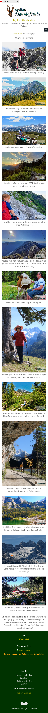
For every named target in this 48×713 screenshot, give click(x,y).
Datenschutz (27, 693)
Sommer (20, 34)
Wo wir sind (24, 639)
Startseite (15, 34)
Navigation (46, 30)
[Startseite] (23, 16)
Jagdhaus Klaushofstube (24, 20)
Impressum (20, 693)
